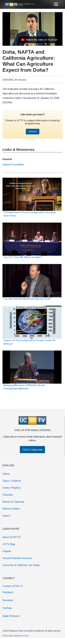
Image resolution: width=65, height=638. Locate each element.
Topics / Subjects (11, 480)
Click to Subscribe (32, 449)
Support (6, 551)
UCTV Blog (8, 544)
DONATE (32, 131)
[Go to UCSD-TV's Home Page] (20, 4)
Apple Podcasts (11, 616)
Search (6, 515)
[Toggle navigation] (55, 4)
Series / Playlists (11, 487)
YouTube (7, 608)
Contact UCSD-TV (12, 586)
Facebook (7, 600)
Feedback (7, 592)
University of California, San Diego (21, 565)
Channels (7, 494)
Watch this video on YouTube (39, 40)
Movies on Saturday (13, 501)
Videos (6, 473)
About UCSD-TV (11, 537)
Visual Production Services (17, 558)
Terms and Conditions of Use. (15, 636)
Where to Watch (11, 508)
